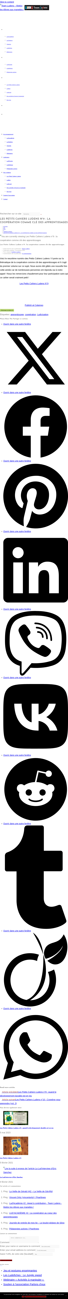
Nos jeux (9, 191)
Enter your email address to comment (17, 1250)
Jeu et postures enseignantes (20, 1270)
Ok (23, 1296)
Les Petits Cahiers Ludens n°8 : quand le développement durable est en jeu (26, 1128)
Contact (5, 199)
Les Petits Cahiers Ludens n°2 (10, 1158)
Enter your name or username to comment (20, 1246)
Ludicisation (42, 314)
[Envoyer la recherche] (41, 214)
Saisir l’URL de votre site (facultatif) (16, 1254)
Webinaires (10, 153)
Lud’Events (10, 161)
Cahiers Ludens (16, 252)
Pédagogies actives (12, 168)
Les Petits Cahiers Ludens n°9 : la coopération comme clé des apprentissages (25, 232)
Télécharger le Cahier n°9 (7, 310)
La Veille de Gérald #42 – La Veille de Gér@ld (30, 1191)
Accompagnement (8, 134)
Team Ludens (26, 248)
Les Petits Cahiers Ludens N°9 (34, 283)
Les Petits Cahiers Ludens (14, 176)
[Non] (66, 1296)
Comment (4, 1242)
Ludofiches (10, 149)
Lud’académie (10, 138)
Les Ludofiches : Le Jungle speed (22, 1275)
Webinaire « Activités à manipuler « (23, 1279)
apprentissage (17, 314)
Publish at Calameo (34, 305)
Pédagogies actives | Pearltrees (24, 1229)
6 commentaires (26, 253)
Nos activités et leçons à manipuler (16, 187)
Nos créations (7, 172)
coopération (30, 314)
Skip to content (7, 2)
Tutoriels (9, 145)
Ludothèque (10, 165)
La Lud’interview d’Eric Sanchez (11, 1177)
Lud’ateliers (10, 142)
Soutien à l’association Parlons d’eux (24, 1284)
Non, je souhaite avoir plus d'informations (36, 1296)
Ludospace (6, 157)
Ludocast (9, 184)
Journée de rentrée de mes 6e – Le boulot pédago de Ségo (36, 1223)
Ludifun (9, 180)
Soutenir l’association (9, 195)
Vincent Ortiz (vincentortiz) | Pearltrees (27, 1197)
